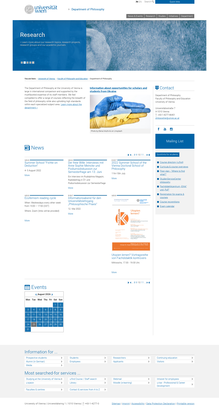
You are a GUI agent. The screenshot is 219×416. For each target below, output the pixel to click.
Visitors (160, 361)
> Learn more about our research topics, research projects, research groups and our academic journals (50, 43)
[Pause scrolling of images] (33, 62)
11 (142, 154)
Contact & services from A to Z (85, 389)
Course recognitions (170, 201)
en (140, 1)
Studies (162, 16)
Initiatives (173, 16)
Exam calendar (167, 206)
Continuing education (167, 357)
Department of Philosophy (88, 9)
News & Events (135, 16)
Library (73, 382)
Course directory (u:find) (171, 162)
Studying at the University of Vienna (43, 379)
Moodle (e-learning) (122, 382)
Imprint (126, 403)
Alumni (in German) (35, 361)
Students (74, 357)
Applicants (118, 361)
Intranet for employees (168, 379)
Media (29, 365)
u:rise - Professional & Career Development (171, 384)
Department (187, 16)
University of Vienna (46, 79)
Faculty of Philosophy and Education (72, 79)
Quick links (175, 1)
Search (148, 1)
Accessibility (138, 403)
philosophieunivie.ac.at (167, 118)
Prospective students (36, 357)
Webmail (117, 379)
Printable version (185, 403)
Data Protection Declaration (160, 403)
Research (150, 16)
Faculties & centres (35, 389)
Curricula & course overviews (174, 166)
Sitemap (116, 403)
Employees (75, 361)
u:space (30, 382)
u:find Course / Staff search (83, 379)
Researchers (119, 357)
